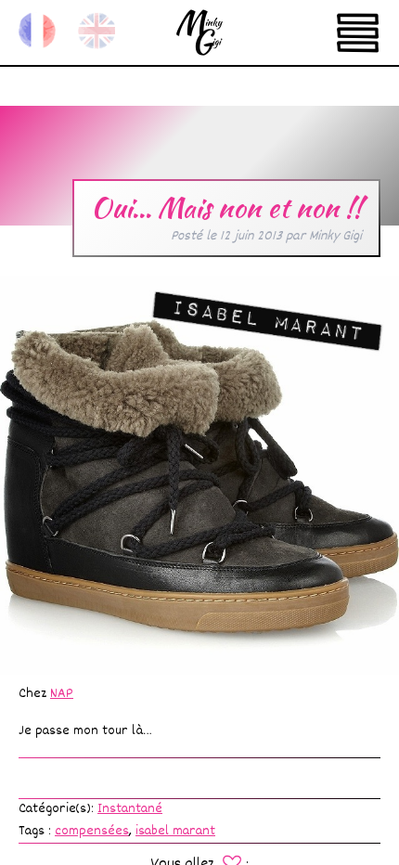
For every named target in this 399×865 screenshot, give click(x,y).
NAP (61, 693)
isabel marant (175, 831)
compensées (92, 831)
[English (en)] (96, 30)
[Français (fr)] (37, 30)
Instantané (129, 809)
